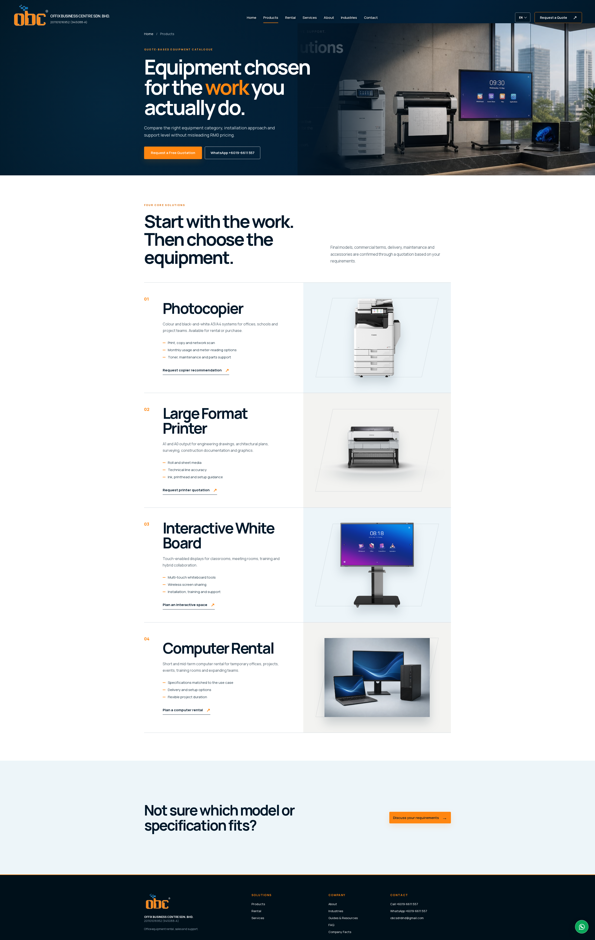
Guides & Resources (343, 918)
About (329, 17)
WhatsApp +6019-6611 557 (233, 152)
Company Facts (339, 932)
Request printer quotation (190, 490)
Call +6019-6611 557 (404, 904)
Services (310, 17)
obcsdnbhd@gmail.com (407, 918)
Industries (349, 17)
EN (521, 18)
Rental (290, 17)
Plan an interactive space (189, 605)
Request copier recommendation (196, 370)
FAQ (331, 925)
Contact (371, 17)
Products (270, 17)
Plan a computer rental (186, 710)
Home (251, 17)
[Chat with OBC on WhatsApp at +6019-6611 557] (581, 926)
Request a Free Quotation (173, 152)
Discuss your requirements (420, 817)
